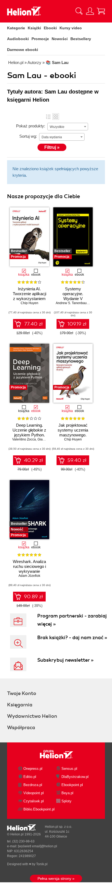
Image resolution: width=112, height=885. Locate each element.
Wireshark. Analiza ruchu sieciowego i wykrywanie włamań (29, 568)
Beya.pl (67, 793)
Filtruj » (52, 147)
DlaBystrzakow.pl (75, 777)
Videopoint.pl (33, 793)
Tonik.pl (42, 864)
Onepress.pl (32, 769)
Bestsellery (80, 39)
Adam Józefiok (29, 576)
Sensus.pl (69, 769)
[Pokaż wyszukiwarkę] (79, 11)
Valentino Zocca (24, 439)
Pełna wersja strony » (56, 878)
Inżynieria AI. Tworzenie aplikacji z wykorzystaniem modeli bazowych (29, 296)
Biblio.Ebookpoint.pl (39, 809)
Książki (34, 28)
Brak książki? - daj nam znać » (72, 638)
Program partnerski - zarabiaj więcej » (72, 620)
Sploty (66, 801)
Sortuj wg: (28, 136)
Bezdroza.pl (32, 785)
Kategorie (16, 28)
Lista (48, 116)
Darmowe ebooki (22, 49)
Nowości (60, 39)
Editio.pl (29, 777)
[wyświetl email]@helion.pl (37, 846)
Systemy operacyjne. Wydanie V (73, 294)
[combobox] (67, 126)
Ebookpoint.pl (72, 785)
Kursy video (71, 28)
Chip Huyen (29, 303)
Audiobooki (18, 39)
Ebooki (50, 28)
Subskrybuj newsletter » (65, 660)
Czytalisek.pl (33, 801)
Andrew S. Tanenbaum (72, 303)
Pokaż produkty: (30, 126)
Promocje (40, 39)
